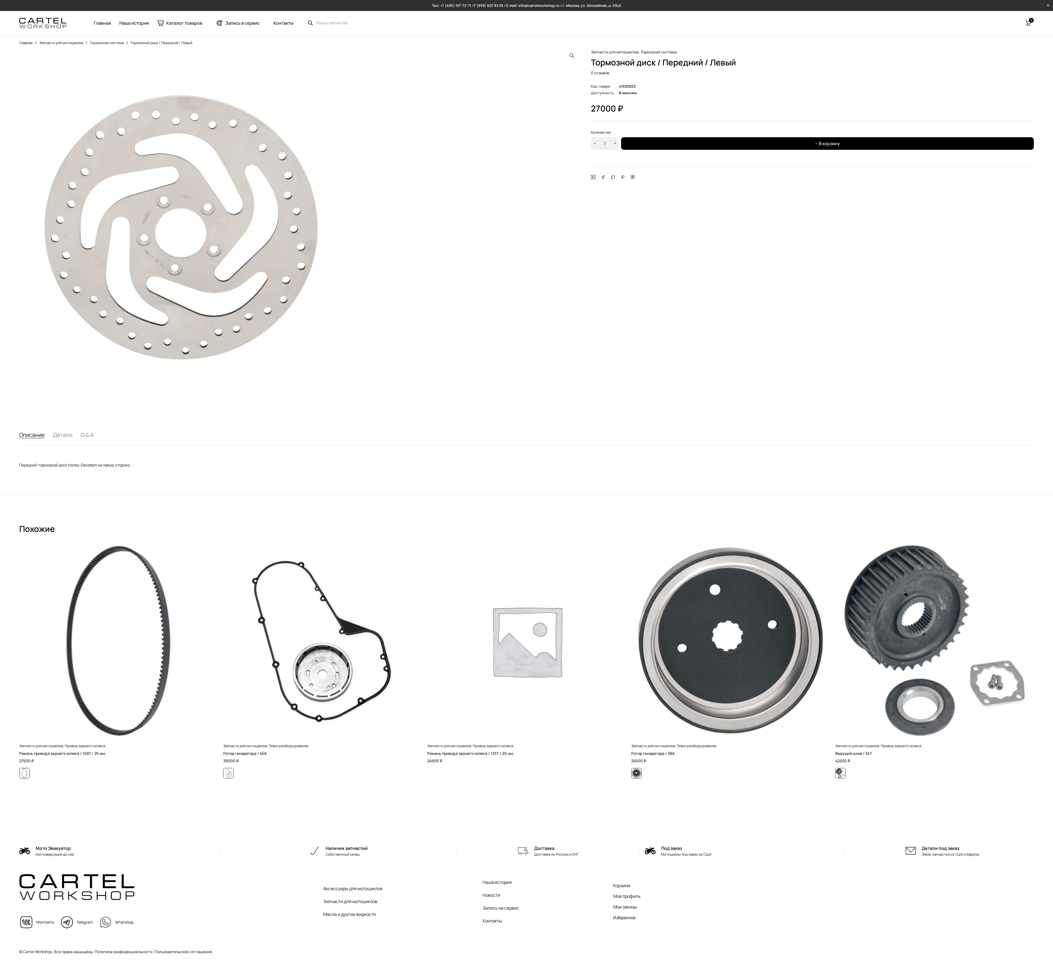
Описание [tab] (32, 435)
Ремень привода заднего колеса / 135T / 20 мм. (470, 753)
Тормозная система (107, 42)
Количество (601, 132)
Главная (26, 42)
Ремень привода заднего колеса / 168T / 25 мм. (62, 753)
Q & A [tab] (87, 435)
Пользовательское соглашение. (183, 951)
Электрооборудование (288, 745)
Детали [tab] (62, 435)
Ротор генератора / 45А (245, 753)
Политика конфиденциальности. (124, 951)
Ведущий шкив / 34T (853, 753)
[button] (571, 55)
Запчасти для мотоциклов (61, 42)
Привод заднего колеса (85, 745)
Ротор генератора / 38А (653, 753)
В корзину (829, 144)
